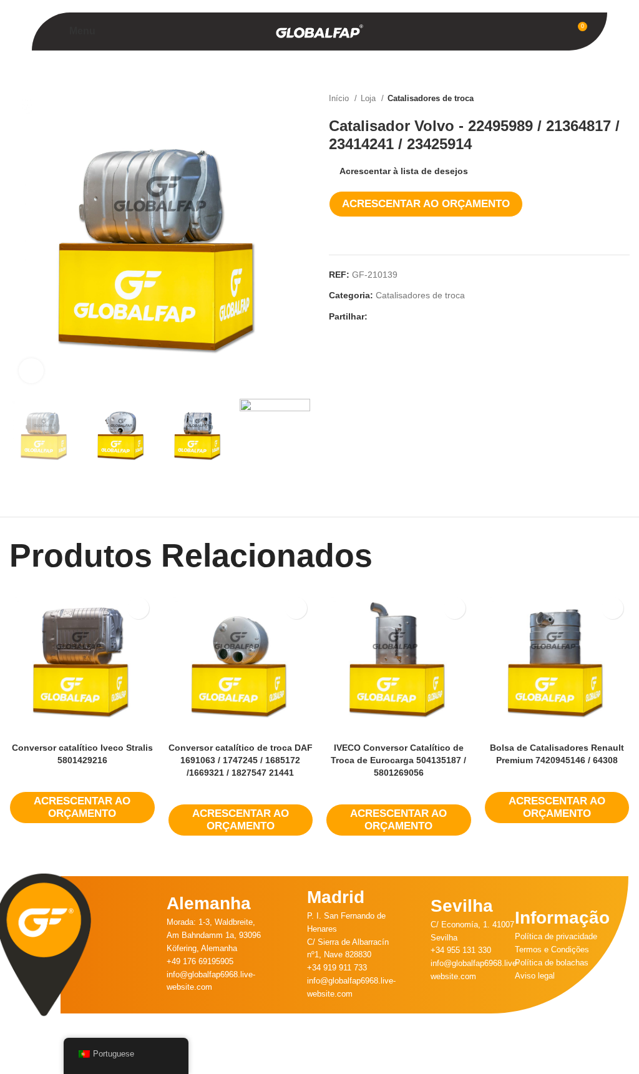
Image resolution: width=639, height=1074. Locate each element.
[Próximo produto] (623, 98)
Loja (369, 98)
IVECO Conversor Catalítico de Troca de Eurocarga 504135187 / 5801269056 (398, 760)
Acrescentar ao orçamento (426, 204)
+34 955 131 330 (461, 950)
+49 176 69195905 (200, 961)
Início (340, 98)
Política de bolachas (551, 962)
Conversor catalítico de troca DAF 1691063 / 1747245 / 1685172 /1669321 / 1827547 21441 (240, 760)
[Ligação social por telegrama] (435, 316)
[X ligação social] (392, 316)
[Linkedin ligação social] (421, 316)
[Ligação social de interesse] (406, 316)
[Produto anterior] (598, 98)
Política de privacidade (556, 936)
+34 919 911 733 (337, 967)
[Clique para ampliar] (31, 370)
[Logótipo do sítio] (319, 31)
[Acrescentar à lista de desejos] (138, 608)
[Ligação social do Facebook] (378, 316)
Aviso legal (535, 975)
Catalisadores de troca (431, 98)
